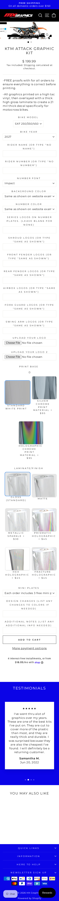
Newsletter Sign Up (29, 872)
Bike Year (29, 131)
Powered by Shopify (29, 898)
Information (28, 856)
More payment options (29, 648)
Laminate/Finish (29, 468)
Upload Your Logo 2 (29, 352)
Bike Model (28, 117)
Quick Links (28, 848)
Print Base (29, 366)
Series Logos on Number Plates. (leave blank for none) (29, 221)
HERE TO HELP (29, 864)
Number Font (29, 178)
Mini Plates (28, 588)
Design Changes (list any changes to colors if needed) (29, 605)
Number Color (29, 204)
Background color (28, 191)
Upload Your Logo (29, 337)
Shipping (29, 65)
